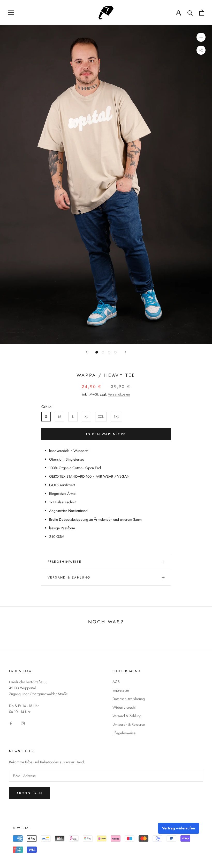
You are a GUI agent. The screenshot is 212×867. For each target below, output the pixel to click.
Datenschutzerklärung (128, 698)
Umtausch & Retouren (128, 724)
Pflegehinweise (65, 561)
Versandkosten (119, 394)
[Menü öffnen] (11, 12)
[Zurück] (86, 352)
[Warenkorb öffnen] (201, 13)
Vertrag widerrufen (178, 828)
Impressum (120, 690)
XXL (101, 416)
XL (86, 416)
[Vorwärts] (125, 352)
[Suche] (190, 12)
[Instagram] (23, 723)
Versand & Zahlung (69, 577)
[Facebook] (11, 723)
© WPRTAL (22, 828)
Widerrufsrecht (123, 707)
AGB (116, 681)
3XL (116, 416)
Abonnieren (29, 793)
